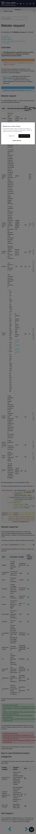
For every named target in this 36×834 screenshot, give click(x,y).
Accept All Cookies (24, 135)
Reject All (11, 135)
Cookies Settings (16, 140)
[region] (18, 133)
